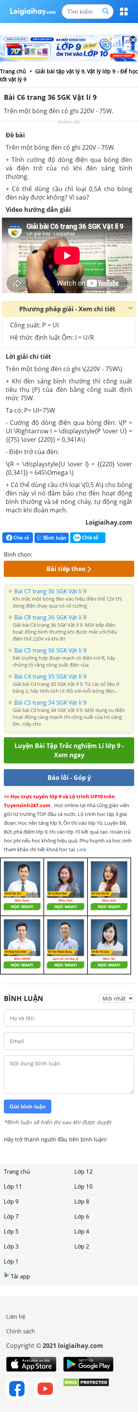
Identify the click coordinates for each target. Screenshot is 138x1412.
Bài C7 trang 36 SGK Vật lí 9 (50, 591)
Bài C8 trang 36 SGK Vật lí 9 (50, 617)
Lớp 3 (11, 1246)
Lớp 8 (81, 1201)
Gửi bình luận (28, 1106)
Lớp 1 (11, 1261)
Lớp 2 (81, 1246)
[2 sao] (47, 553)
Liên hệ (15, 1316)
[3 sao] (56, 553)
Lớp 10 (83, 1186)
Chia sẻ (20, 537)
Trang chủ (17, 1171)
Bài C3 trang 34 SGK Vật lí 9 (50, 702)
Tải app (20, 1276)
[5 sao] (75, 553)
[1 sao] (38, 553)
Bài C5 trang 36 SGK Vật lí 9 (50, 650)
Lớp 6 (81, 1216)
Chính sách (20, 1331)
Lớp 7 (11, 1216)
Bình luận (54, 538)
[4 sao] (66, 553)
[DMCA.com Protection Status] (86, 1388)
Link (81, 849)
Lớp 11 (13, 1186)
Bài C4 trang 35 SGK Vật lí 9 (50, 676)
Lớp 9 (11, 1201)
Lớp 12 (83, 1171)
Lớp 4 (81, 1231)
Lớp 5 (11, 1231)
